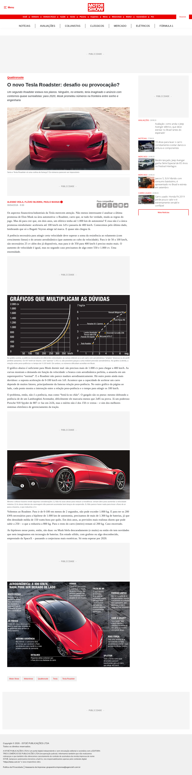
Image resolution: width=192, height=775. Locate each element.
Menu (105, 17)
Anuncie (182, 17)
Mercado (120, 26)
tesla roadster (68, 679)
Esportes (94, 17)
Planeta (83, 17)
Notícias (24, 26)
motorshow (28, 679)
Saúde (63, 17)
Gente (72, 17)
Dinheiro (35, 17)
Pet (152, 17)
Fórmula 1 (166, 26)
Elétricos (143, 26)
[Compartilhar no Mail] (120, 205)
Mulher (129, 17)
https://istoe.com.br (12, 762)
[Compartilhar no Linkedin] (115, 205)
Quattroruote (15, 77)
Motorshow (117, 17)
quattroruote (43, 679)
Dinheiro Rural (49, 17)
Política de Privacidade (13, 767)
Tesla (55, 679)
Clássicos (97, 26)
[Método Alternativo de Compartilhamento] (126, 205)
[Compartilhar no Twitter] (104, 205)
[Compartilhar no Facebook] (99, 205)
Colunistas (72, 26)
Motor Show (14, 679)
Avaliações (47, 26)
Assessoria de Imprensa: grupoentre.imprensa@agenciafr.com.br (53, 767)
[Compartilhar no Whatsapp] (110, 205)
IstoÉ (25, 17)
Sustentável (141, 17)
